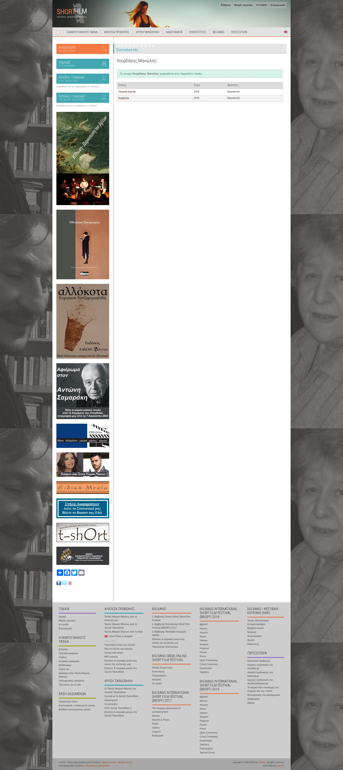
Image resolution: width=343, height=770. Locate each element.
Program (204, 648)
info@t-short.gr (125, 762)
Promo (203, 652)
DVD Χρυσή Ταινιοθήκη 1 (118, 708)
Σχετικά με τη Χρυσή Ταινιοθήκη (121, 696)
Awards (204, 632)
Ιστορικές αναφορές (69, 661)
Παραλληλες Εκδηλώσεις (165, 646)
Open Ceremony (209, 660)
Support (156, 731)
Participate (158, 735)
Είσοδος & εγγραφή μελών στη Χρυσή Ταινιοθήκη (120, 670)
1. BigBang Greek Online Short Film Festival (171, 618)
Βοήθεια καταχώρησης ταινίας (75, 709)
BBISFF (204, 624)
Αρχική (58, 31)
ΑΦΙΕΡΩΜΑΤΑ (174, 32)
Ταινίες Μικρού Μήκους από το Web (123, 631)
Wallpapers (253, 699)
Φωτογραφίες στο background (263, 695)
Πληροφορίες (159, 675)
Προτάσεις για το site (70, 684)
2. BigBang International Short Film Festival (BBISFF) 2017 (171, 626)
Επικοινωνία (278, 5)
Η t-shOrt (261, 5)
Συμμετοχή (253, 644)
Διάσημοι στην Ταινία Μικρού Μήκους (74, 675)
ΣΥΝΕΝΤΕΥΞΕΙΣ (197, 32)
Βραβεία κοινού (255, 628)
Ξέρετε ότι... (65, 669)
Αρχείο (250, 640)
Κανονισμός (158, 671)
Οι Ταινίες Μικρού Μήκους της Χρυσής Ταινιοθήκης (120, 690)
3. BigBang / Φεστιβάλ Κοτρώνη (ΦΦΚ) (169, 633)
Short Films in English (286, 31)
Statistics (204, 672)
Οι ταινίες (157, 683)
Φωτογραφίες (254, 636)
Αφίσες (251, 703)
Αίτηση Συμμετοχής (162, 667)
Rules (155, 723)
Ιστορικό (156, 679)
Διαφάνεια (123, 98)
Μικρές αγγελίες (243, 5)
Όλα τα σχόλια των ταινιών (118, 648)
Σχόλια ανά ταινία (113, 652)
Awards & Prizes (161, 719)
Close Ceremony (209, 664)
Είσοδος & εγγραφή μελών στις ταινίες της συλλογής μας (120, 662)
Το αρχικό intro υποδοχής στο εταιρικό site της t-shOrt (263, 689)
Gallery (156, 727)
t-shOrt (261, 762)
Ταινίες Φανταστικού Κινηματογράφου (258, 622)
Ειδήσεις (226, 5)
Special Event (207, 752)
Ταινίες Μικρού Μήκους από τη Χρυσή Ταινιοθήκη (120, 626)
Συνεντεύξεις (111, 704)
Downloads (206, 668)
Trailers (63, 657)
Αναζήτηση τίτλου (68, 701)
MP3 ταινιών (111, 656)
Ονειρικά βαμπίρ (127, 91)
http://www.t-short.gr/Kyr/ (98, 765)
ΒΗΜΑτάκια (65, 665)
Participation (206, 748)
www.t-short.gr (109, 762)
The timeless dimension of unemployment (166, 710)
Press (203, 656)
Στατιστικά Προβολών (258, 661)
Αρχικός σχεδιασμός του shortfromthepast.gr (260, 682)
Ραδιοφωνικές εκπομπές (72, 680)
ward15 (280, 765)
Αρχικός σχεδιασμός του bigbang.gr (260, 674)
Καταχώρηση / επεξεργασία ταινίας (77, 705)
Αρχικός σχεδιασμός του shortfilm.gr (260, 666)
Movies (156, 715)
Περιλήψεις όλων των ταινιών (119, 644)
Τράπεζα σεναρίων (68, 653)
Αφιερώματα (111, 700)
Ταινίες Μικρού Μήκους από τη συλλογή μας (120, 618)
